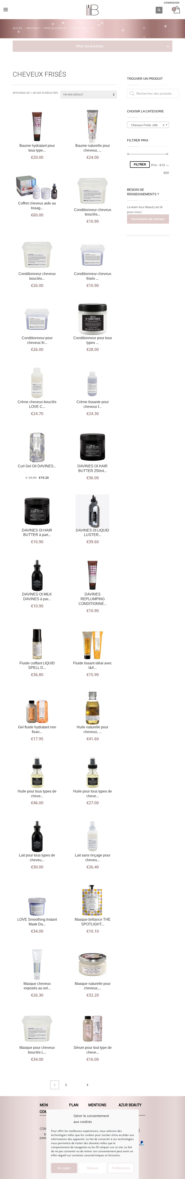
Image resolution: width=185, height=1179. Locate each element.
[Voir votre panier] (176, 10)
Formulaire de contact (148, 219)
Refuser (92, 1168)
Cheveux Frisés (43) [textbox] (146, 125)
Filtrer (140, 164)
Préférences (121, 1168)
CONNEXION (171, 2)
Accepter (64, 1168)
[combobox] (148, 125)
